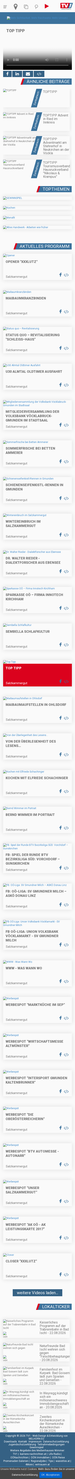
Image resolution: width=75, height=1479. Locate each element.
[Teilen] (28, 74)
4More (29, 1464)
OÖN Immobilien (40, 1457)
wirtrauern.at (42, 1464)
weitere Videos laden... (37, 1292)
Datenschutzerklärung (56, 1441)
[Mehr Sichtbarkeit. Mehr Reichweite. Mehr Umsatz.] (37, 18)
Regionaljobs (38, 1461)
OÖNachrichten (19, 1457)
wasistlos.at (63, 1461)
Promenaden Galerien (15, 1461)
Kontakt (22, 1441)
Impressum (35, 1441)
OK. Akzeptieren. (50, 1474)
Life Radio (54, 1454)
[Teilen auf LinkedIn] (17, 74)
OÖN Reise (58, 1457)
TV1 (15, 1454)
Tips (50, 1461)
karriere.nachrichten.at (33, 1454)
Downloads (10, 1441)
